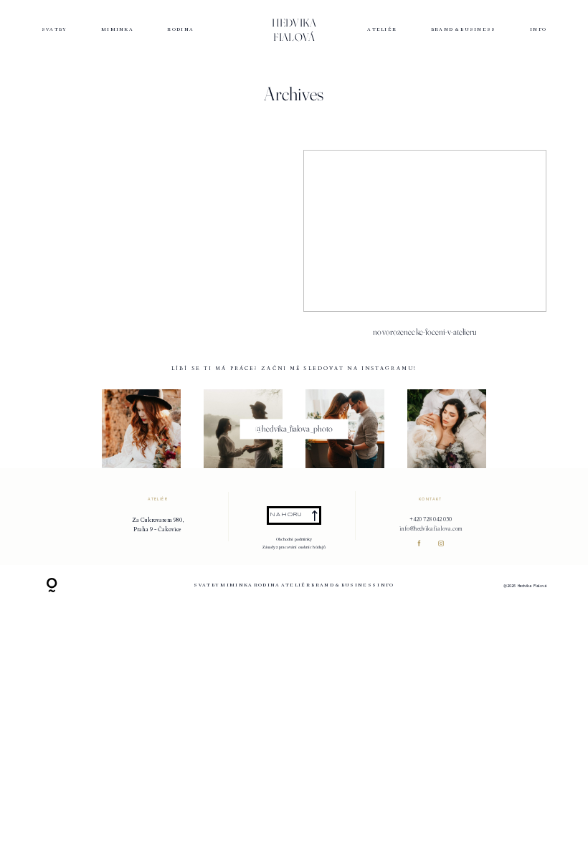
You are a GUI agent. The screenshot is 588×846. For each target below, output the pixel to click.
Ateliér (382, 30)
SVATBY (54, 30)
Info (538, 30)
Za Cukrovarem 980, (158, 520)
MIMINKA (117, 30)
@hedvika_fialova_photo (294, 429)
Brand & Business (463, 30)
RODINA (180, 30)
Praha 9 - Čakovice (157, 529)
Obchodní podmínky (294, 539)
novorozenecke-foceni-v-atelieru (425, 249)
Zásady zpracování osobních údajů (294, 547)
